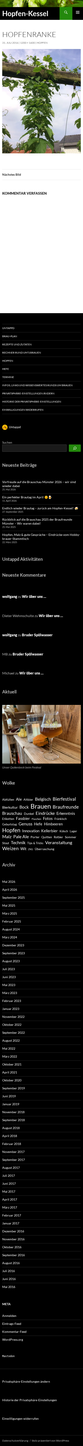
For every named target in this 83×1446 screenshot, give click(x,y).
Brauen (41, 806)
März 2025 (9, 913)
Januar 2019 (10, 1104)
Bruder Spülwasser (37, 635)
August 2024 (11, 929)
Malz (7, 836)
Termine (8, 377)
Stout (5, 843)
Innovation (30, 831)
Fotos (48, 818)
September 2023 (13, 953)
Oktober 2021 (11, 1064)
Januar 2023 (10, 1009)
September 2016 (13, 1255)
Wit (23, 849)
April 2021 (9, 1072)
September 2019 (13, 1088)
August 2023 (11, 961)
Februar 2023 (11, 1001)
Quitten (46, 837)
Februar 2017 (11, 1215)
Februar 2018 (11, 1144)
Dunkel (29, 813)
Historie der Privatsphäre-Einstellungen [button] (31, 401)
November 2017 (13, 1152)
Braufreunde (66, 807)
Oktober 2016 (11, 1247)
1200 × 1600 (27, 42)
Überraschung (44, 849)
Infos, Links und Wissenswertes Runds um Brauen (37, 385)
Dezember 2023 (13, 945)
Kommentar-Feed (14, 1331)
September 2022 (13, 1032)
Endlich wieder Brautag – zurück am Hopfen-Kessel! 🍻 (40, 508)
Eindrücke (45, 813)
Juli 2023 (8, 969)
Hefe (5, 369)
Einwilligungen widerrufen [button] (22, 409)
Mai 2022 (8, 1048)
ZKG (30, 849)
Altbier (28, 799)
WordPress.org (12, 1339)
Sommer (70, 837)
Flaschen (36, 818)
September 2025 (13, 897)
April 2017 (9, 1199)
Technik (18, 842)
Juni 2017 (9, 1183)
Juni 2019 (9, 1096)
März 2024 (9, 937)
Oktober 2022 (11, 1024)
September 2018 (13, 1120)
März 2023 (9, 993)
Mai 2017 (8, 1191)
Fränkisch (60, 819)
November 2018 (13, 1112)
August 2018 (11, 1128)
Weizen (10, 848)
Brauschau (12, 813)
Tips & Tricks (35, 843)
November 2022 (13, 1017)
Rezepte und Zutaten (17, 344)
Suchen (7, 442)
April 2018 (9, 1136)
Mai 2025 (8, 905)
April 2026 (9, 889)
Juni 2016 (9, 1279)
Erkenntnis (65, 813)
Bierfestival (64, 799)
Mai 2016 (8, 1287)
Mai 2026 (8, 881)
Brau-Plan (9, 336)
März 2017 (9, 1207)
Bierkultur (10, 807)
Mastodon (8, 1356)
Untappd (8, 328)
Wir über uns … (34, 596)
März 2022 (9, 1056)
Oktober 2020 (11, 1080)
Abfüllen (8, 799)
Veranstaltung (58, 842)
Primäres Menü (77, 12)
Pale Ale (21, 836)
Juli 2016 (8, 1271)
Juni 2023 (9, 977)
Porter (35, 837)
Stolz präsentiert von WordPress (50, 1440)
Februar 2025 (11, 921)
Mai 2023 (8, 985)
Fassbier (23, 818)
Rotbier (58, 837)
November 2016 (13, 1239)
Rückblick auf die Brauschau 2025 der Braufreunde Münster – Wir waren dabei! (37, 521)
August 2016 (11, 1263)
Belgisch (43, 799)
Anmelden (9, 1316)
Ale (19, 799)
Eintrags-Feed (11, 1324)
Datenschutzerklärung (15, 1440)
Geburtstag (9, 824)
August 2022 (11, 1040)
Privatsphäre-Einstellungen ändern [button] (28, 393)
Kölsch (64, 831)
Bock (24, 807)
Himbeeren (53, 824)
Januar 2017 (10, 1223)
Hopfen (42, 42)
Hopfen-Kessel (25, 13)
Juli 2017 (8, 1175)
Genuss (25, 823)
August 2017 (11, 1167)
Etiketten (8, 819)
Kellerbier (49, 831)
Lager (73, 831)
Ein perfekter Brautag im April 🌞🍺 (27, 497)
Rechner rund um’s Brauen (21, 352)
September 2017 (13, 1160)
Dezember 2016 (13, 1231)
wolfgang (9, 596)
